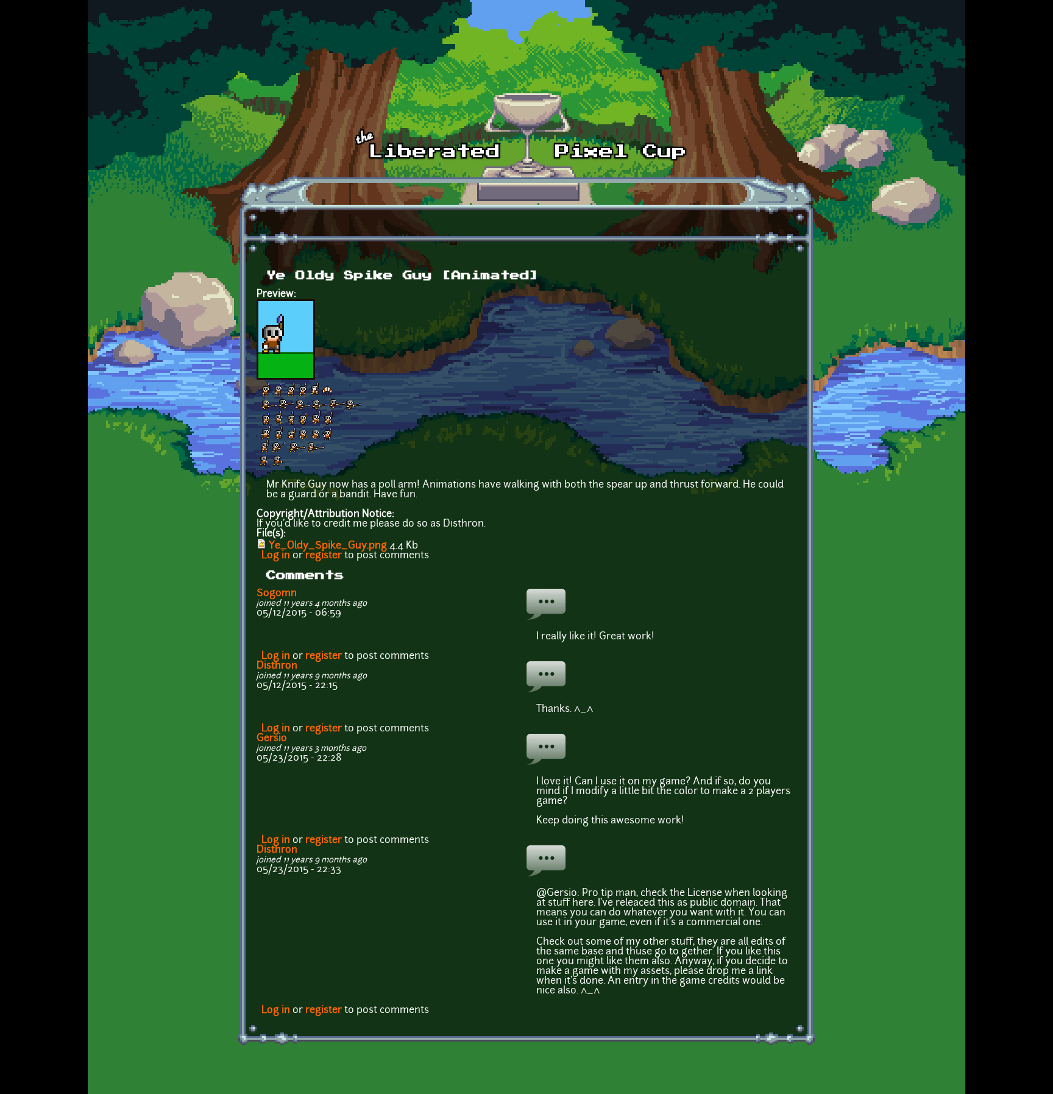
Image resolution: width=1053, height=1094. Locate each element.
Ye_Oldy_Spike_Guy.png (328, 546)
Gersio (272, 739)
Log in (275, 556)
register (323, 556)
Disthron (277, 666)
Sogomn (277, 594)
